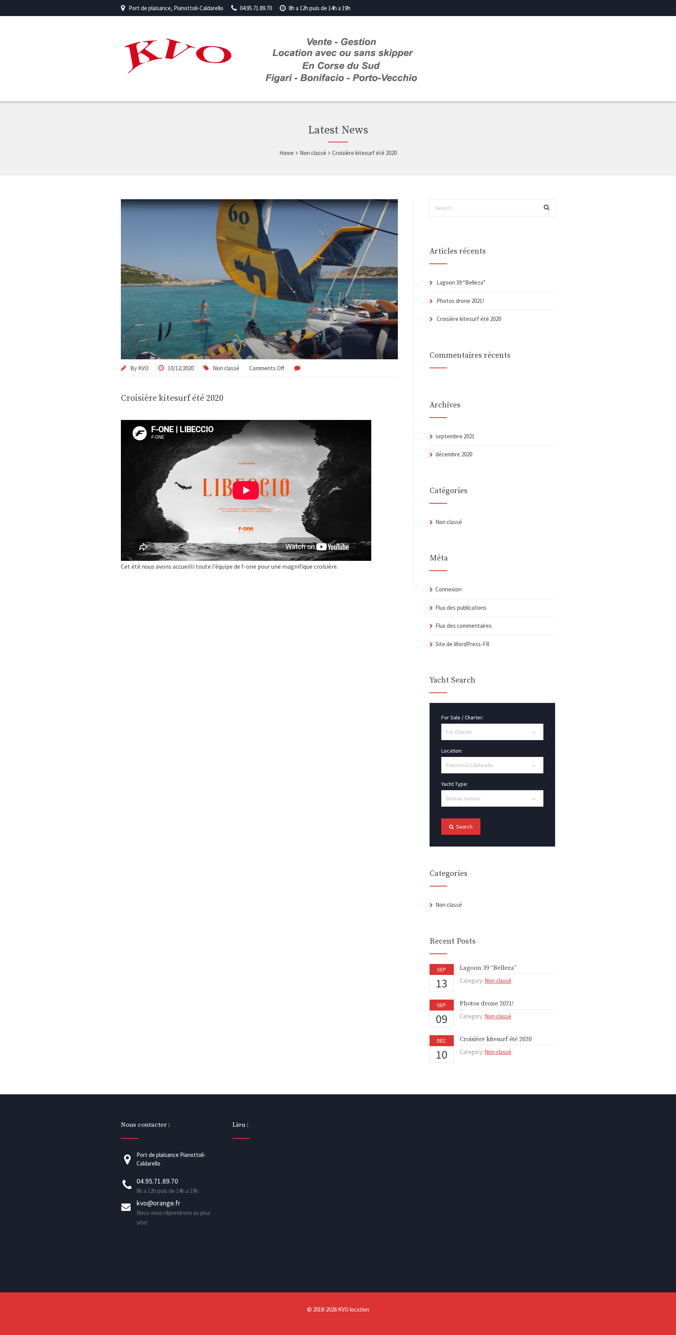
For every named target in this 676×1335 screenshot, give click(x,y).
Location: (451, 750)
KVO (143, 368)
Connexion (448, 589)
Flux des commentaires (463, 625)
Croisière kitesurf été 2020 (172, 398)
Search (464, 826)
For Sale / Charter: (462, 717)
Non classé (226, 368)
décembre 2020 (453, 454)
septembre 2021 (455, 436)
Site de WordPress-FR (462, 644)
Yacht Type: (454, 784)
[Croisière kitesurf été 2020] (259, 279)
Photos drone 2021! (460, 300)
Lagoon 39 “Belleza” (461, 282)
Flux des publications (461, 607)
